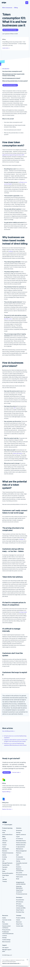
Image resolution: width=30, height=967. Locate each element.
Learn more (5, 48)
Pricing (4, 830)
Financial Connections (7, 853)
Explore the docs (6, 809)
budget (22, 539)
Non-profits (19, 872)
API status (18, 904)
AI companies (19, 857)
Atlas (3, 832)
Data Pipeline (5, 848)
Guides (4, 918)
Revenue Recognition (7, 873)
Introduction (5, 68)
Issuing (4, 859)
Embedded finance (21, 840)
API (15, 408)
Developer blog (20, 912)
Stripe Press (19, 924)
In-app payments (20, 846)
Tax (3, 877)
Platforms (18, 853)
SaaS (17, 855)
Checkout (4, 840)
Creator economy (20, 859)
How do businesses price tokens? (11, 78)
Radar (3, 871)
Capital (4, 838)
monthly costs (8, 319)
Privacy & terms (6, 929)
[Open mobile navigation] (26, 2)
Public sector (19, 876)
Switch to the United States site (10, 963)
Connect (4, 844)
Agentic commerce (21, 834)
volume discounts (17, 453)
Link (3, 861)
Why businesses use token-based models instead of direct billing (13, 74)
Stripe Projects (20, 910)
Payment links (5, 865)
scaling (10, 251)
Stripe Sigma (5, 875)
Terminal (4, 879)
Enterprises (19, 830)
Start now (6, 772)
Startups (18, 832)
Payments (4, 867)
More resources (7, 7)
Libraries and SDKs (21, 908)
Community (5, 924)
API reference (19, 901)
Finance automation (21, 842)
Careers (18, 920)
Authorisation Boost (7, 834)
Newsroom (19, 922)
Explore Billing (6, 791)
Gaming (18, 861)
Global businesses (20, 844)
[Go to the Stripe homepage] (4, 822)
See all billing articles (8, 731)
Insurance (18, 867)
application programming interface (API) (13, 155)
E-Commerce (19, 838)
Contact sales (16, 772)
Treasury (4, 881)
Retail (17, 878)
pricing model (23, 612)
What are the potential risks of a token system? (15, 81)
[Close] (27, 960)
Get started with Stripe (9, 30)
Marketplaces (19, 848)
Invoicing (4, 857)
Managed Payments (7, 863)
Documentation (20, 899)
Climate (4, 842)
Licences (4, 935)
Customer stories (6, 920)
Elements (4, 851)
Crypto (4, 846)
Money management (21, 851)
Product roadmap (20, 918)
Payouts (4, 869)
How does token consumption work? (12, 71)
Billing (16, 7)
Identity (4, 855)
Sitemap (4, 937)
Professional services (21, 874)
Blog (3, 922)
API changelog (19, 906)
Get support (5, 947)
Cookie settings (6, 939)
